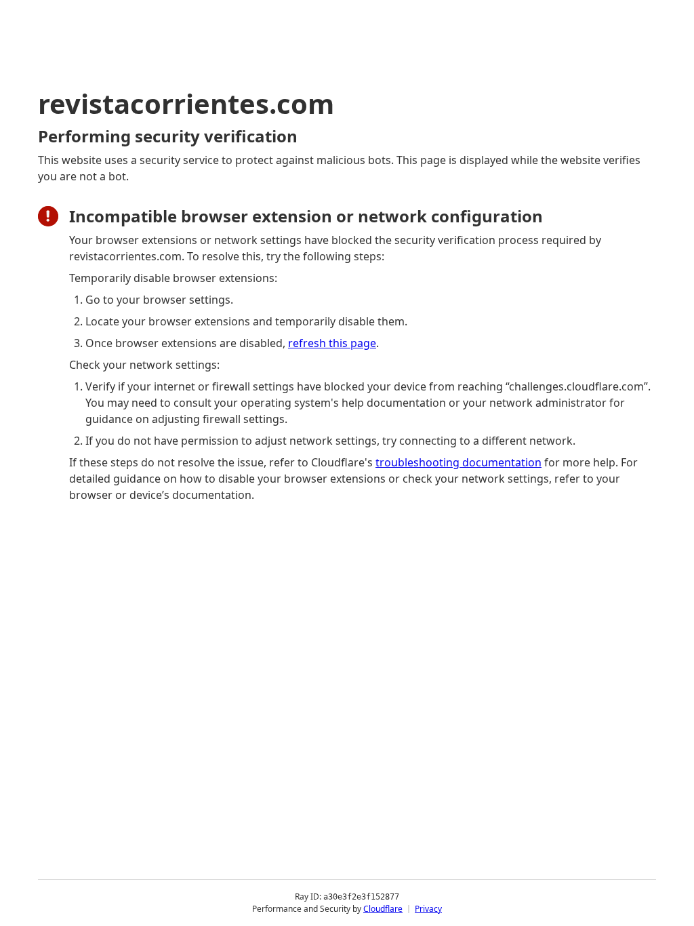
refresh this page (332, 343)
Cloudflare (383, 908)
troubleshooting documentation (458, 462)
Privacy (428, 908)
